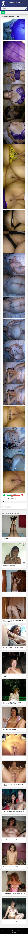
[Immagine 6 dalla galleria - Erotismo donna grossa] (14, 143)
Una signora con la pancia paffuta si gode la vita (13, 675)
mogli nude (7, 506)
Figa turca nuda (7, 538)
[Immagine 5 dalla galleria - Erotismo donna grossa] (14, 121)
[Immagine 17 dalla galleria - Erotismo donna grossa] (14, 383)
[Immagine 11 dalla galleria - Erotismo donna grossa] (14, 252)
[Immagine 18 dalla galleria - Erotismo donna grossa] (14, 405)
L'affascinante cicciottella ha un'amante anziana (13, 785)
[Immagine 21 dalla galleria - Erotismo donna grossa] (14, 470)
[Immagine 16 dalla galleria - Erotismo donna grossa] (14, 361)
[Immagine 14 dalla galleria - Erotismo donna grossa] (14, 318)
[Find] (26, 9)
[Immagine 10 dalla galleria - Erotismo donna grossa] (14, 230)
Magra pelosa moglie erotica (10, 866)
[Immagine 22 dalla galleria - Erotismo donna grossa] (14, 492)
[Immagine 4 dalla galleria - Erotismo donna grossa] (14, 105)
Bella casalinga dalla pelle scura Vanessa (13, 647)
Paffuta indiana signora (9, 565)
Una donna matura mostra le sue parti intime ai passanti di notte (12, 703)
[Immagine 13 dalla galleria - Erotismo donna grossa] (14, 296)
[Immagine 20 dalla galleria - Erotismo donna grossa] (14, 448)
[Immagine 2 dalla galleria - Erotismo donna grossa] (14, 61)
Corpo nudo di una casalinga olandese (12, 921)
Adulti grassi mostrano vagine (10, 839)
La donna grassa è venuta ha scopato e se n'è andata (14, 894)
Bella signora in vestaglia (9, 729)
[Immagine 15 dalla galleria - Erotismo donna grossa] (14, 339)
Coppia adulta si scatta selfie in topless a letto (13, 812)
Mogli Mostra (11, 3)
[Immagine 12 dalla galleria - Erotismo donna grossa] (14, 274)
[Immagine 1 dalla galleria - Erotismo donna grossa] (14, 40)
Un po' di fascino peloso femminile (12, 757)
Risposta (14, 932)
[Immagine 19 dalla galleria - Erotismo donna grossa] (14, 426)
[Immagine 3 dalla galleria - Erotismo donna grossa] (14, 83)
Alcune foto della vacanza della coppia (13, 593)
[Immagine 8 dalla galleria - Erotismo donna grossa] (14, 187)
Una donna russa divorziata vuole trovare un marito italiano (13, 621)
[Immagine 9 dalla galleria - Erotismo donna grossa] (14, 209)
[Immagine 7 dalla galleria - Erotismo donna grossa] (14, 165)
